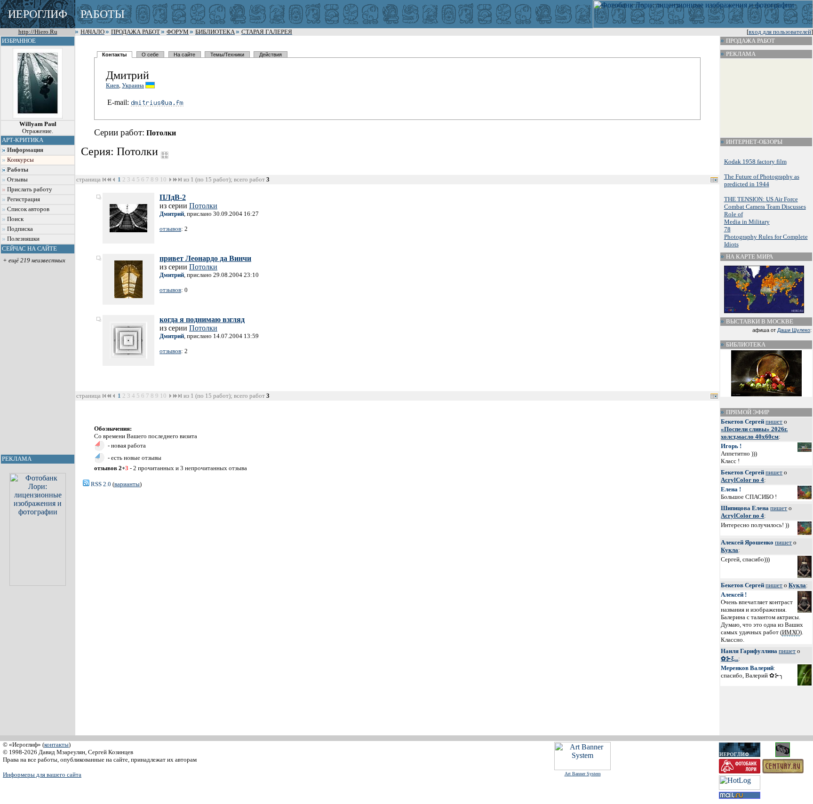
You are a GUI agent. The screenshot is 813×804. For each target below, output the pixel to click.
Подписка (20, 229)
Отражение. (37, 127)
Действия (270, 54)
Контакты (114, 54)
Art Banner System (583, 773)
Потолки (203, 206)
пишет (773, 421)
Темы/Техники (227, 54)
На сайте (184, 54)
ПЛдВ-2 (172, 197)
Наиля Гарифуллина (749, 650)
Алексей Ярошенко (747, 542)
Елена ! (731, 489)
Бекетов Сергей (742, 421)
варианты (127, 484)
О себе (150, 54)
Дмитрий (171, 213)
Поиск (15, 219)
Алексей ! (734, 594)
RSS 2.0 (100, 484)
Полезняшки (23, 239)
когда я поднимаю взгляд (202, 319)
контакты (56, 744)
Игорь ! (731, 445)
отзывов (170, 228)
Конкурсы (20, 160)
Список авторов (28, 209)
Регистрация (23, 199)
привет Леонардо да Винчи (205, 258)
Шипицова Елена (745, 508)
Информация (25, 150)
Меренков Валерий (747, 667)
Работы (17, 169)
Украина (133, 85)
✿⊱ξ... (729, 658)
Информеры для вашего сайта (42, 774)
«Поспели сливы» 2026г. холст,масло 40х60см (754, 433)
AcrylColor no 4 (742, 479)
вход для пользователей (780, 32)
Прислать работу (29, 189)
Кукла (729, 549)
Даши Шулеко (793, 330)
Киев (112, 85)
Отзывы (17, 179)
